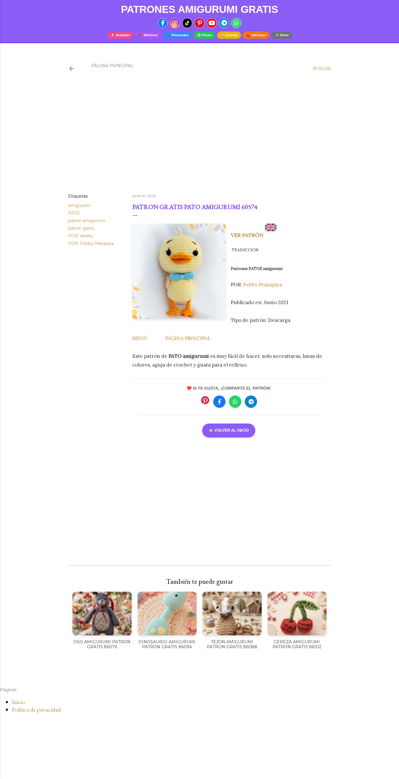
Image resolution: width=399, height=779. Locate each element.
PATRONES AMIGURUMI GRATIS (199, 9)
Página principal (112, 65)
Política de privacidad (36, 709)
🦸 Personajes (177, 35)
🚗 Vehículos (256, 35)
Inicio (18, 702)
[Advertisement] (199, 138)
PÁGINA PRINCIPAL (188, 338)
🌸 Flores (204, 35)
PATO (74, 213)
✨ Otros (282, 35)
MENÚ (140, 338)
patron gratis (81, 228)
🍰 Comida (229, 35)
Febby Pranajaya (262, 284)
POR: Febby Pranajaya (91, 243)
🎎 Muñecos (148, 35)
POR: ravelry (80, 235)
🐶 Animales (120, 35)
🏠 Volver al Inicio (229, 430)
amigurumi (79, 205)
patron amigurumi (86, 220)
